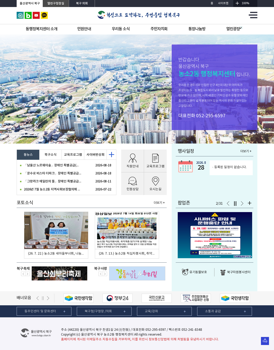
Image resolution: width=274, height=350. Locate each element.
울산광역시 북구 (30, 3)
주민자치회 (158, 29)
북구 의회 (82, 3)
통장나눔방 (196, 29)
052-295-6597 (210, 115)
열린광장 (233, 29)
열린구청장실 (55, 3)
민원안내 (84, 29)
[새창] (20, 13)
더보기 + (159, 203)
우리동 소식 (121, 29)
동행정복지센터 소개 (41, 29)
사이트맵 (223, 3)
